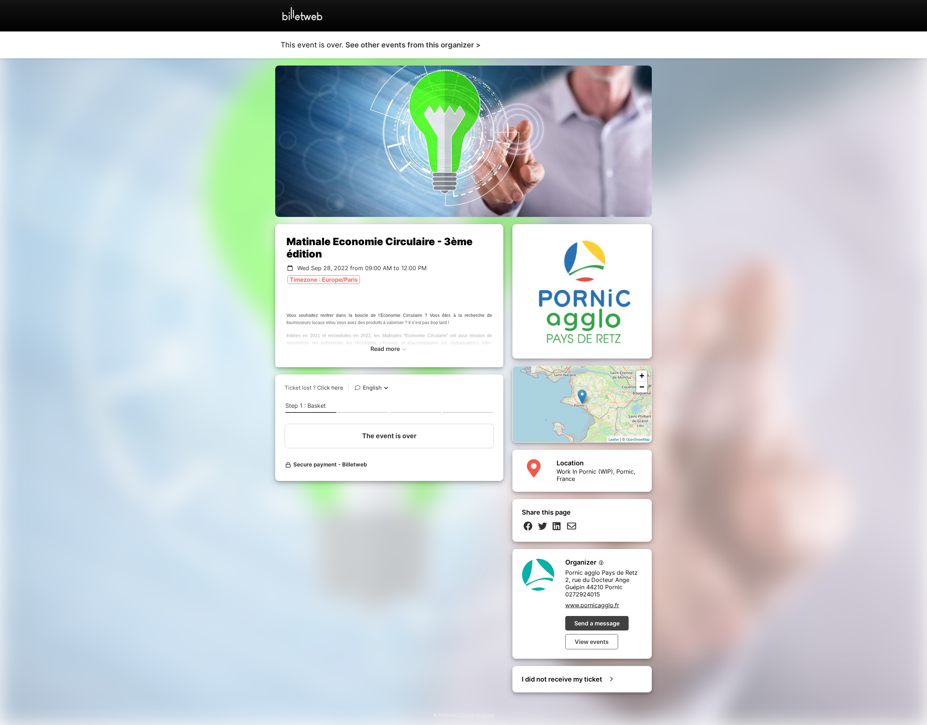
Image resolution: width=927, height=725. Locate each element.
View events (592, 641)
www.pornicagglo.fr (592, 605)
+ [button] (641, 375)
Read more (385, 348)
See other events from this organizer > (413, 45)
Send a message (597, 623)
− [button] (641, 386)
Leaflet (614, 439)
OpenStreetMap (638, 439)
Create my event (477, 715)
